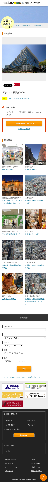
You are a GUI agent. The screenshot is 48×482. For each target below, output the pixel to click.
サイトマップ (9, 463)
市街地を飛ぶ (39, 200)
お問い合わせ (9, 471)
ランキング (31, 425)
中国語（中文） (35, 467)
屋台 (30, 234)
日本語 (33, 460)
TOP (17, 25)
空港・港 (36, 302)
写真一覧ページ (25, 25)
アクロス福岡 (13, 98)
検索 (24, 369)
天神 (21, 98)
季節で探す (31, 421)
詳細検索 (24, 435)
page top (43, 478)
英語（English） (36, 463)
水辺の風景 (29, 302)
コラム (8, 451)
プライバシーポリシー (12, 467)
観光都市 (12, 234)
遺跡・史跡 (16, 203)
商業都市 (28, 169)
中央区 (26, 98)
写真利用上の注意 (24, 129)
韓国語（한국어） (36, 471)
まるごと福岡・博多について (15, 377)
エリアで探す (10, 425)
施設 (7, 169)
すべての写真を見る (13, 429)
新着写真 (9, 421)
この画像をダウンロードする (24, 123)
